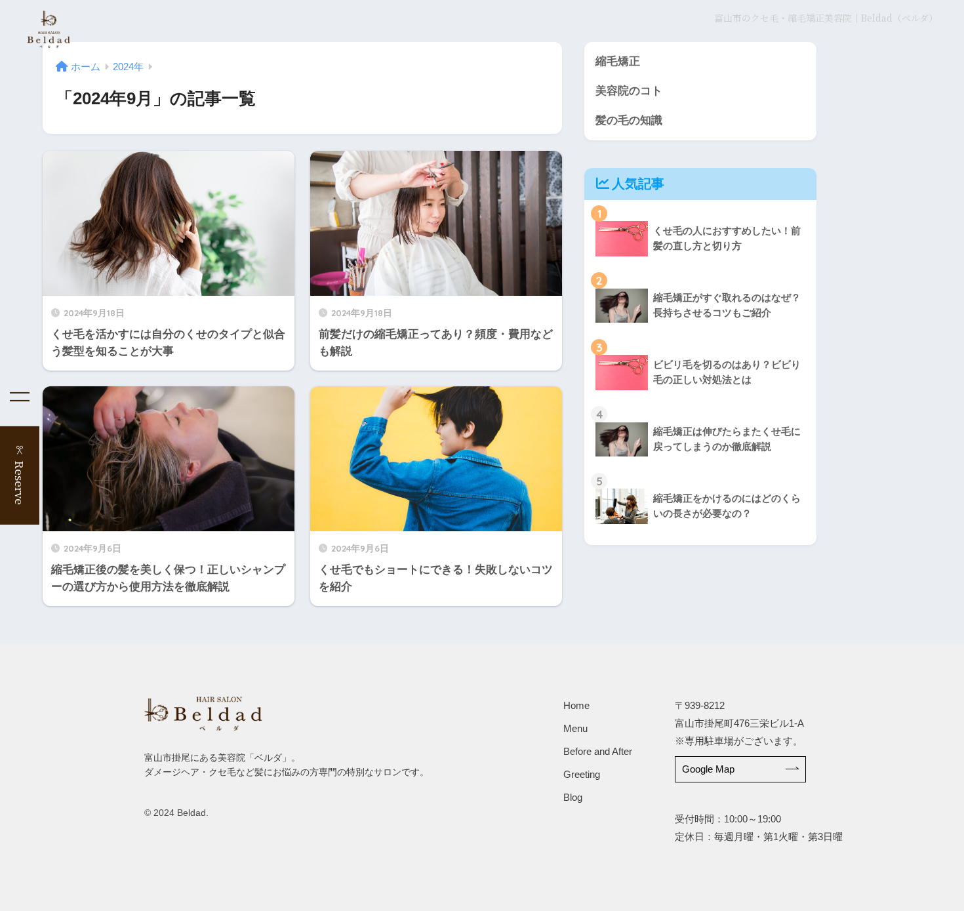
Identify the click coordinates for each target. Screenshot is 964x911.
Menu (575, 728)
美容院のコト (628, 91)
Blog (572, 797)
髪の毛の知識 (628, 120)
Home (576, 705)
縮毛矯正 (617, 61)
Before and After (597, 751)
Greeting (581, 774)
